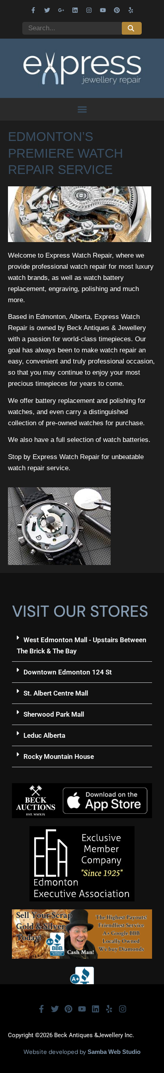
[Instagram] (89, 10)
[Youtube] (103, 10)
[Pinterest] (117, 10)
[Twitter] (47, 10)
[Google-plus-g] (61, 10)
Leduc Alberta (44, 735)
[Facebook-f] (33, 10)
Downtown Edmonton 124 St (67, 672)
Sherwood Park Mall (53, 714)
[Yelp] (131, 10)
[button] (82, 109)
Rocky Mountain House (58, 756)
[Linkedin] (75, 10)
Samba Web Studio (114, 1051)
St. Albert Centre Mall (55, 693)
